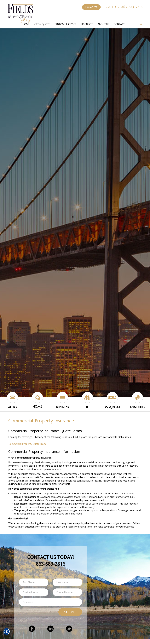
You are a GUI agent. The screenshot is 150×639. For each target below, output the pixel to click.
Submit (70, 612)
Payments (91, 7)
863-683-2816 (124, 7)
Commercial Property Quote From (27, 443)
